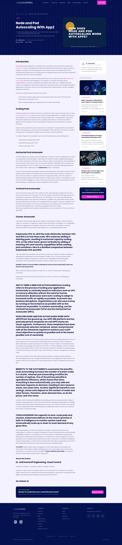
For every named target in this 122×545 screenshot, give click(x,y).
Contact (40, 526)
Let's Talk (102, 2)
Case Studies (77, 2)
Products (45, 2)
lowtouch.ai (65, 519)
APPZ (26, 14)
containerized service (23, 115)
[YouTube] (98, 516)
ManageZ (65, 516)
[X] (93, 516)
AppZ (63, 511)
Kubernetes (19, 68)
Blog (69, 2)
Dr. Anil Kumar (20, 40)
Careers (85, 2)
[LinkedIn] (102, 516)
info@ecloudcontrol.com (94, 511)
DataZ (64, 514)
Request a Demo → (93, 197)
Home (17, 14)
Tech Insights (86, 97)
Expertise (62, 2)
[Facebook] (89, 516)
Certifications (42, 521)
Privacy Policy (106, 539)
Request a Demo (42, 529)
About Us (54, 2)
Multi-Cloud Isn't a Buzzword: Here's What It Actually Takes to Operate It (92, 102)
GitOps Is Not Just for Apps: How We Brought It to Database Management (92, 173)
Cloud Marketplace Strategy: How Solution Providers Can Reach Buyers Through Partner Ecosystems (92, 138)
